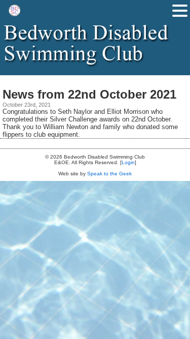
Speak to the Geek (109, 173)
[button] (179, 11)
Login (128, 162)
